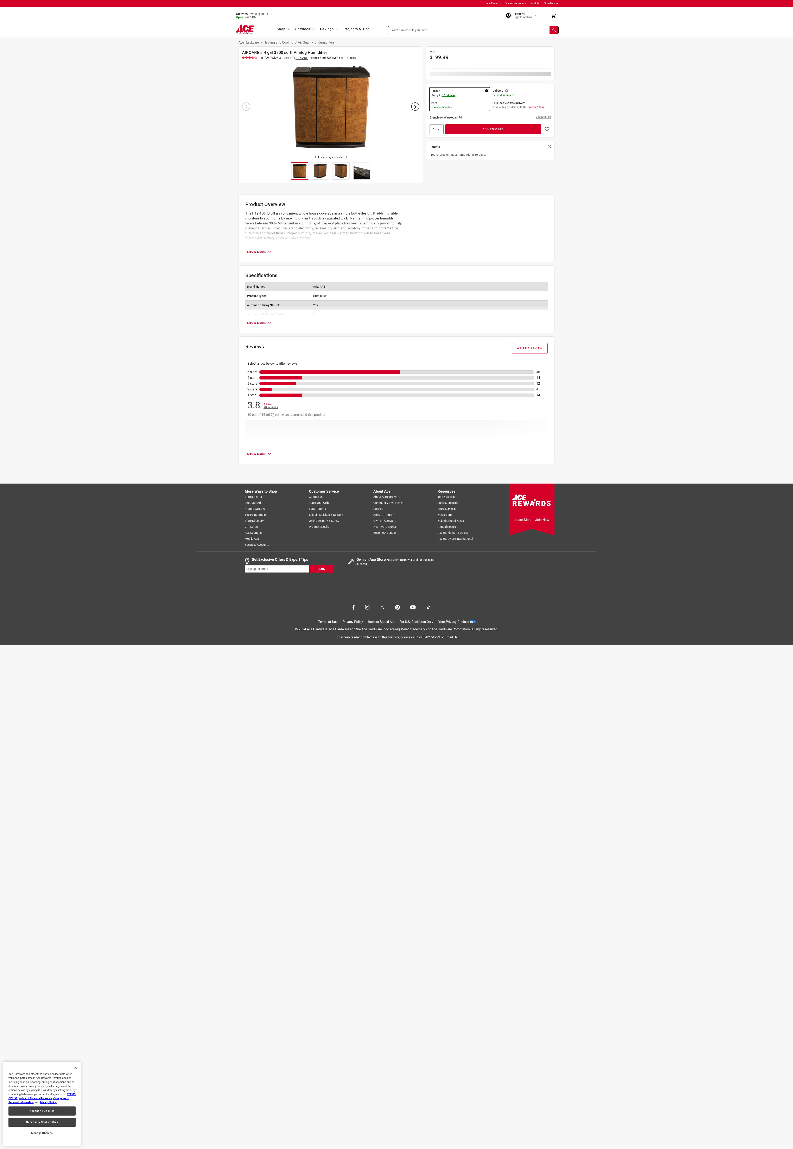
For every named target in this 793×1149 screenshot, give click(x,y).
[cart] (555, 15)
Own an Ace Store (384, 520)
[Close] (75, 1067)
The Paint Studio (255, 514)
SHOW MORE (256, 251)
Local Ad (535, 3)
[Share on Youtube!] (413, 607)
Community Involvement (389, 502)
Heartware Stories (384, 526)
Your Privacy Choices (453, 622)
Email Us (451, 637)
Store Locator (551, 3)
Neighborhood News (451, 520)
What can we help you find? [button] (409, 30)
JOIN (321, 569)
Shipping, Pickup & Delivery (326, 514)
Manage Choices (42, 1133)
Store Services (447, 508)
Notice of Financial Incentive (35, 1098)
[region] (42, 1104)
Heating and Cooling (279, 42)
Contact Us (316, 496)
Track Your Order (319, 502)
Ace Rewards (493, 3)
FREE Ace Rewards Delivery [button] (509, 103)
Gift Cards (251, 526)
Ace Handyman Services (453, 532)
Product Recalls (319, 526)
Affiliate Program (384, 514)
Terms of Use (327, 622)
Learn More (523, 520)
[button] (473, 30)
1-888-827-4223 (428, 637)
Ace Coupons (253, 532)
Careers (378, 508)
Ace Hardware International (455, 538)
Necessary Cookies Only (42, 1122)
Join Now (542, 520)
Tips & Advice (446, 496)
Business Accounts (515, 3)
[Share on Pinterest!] (397, 607)
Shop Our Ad (253, 502)
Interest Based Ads (381, 622)
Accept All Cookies (42, 1110)
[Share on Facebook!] (353, 607)
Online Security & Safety (324, 520)
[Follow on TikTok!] (428, 607)
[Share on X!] (382, 607)
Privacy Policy (353, 622)
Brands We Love (255, 508)
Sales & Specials (448, 502)
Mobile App (252, 538)
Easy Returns (317, 508)
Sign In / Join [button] (536, 107)
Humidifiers (326, 42)
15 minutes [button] (448, 95)
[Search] (554, 30)
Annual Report (447, 526)
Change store (543, 116)
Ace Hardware (249, 42)
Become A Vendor (384, 532)
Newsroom (445, 514)
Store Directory (254, 520)
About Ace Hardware (386, 496)
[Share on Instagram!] (367, 607)
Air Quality (306, 42)
